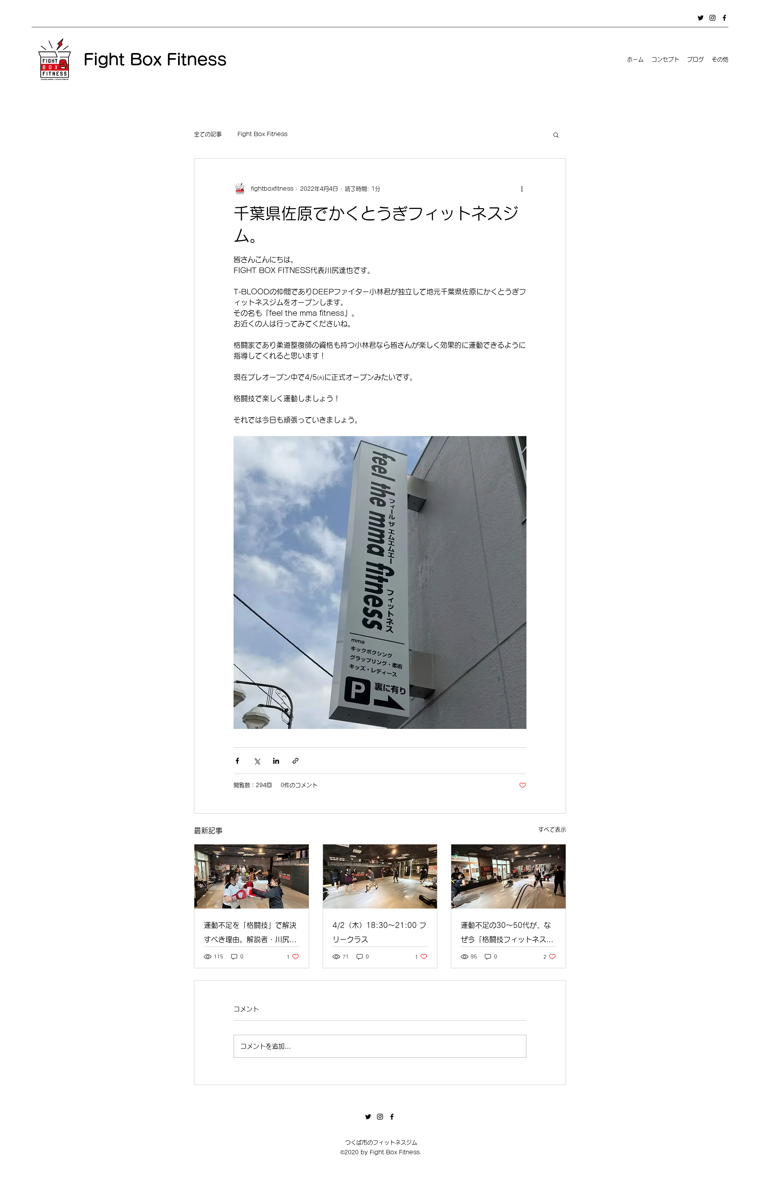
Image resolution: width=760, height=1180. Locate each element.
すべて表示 (552, 829)
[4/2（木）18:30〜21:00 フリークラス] (380, 876)
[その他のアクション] (521, 189)
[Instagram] (712, 18)
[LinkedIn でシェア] (276, 761)
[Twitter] (701, 18)
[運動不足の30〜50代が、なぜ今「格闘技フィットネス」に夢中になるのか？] (508, 876)
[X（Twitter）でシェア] (256, 761)
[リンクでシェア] (295, 761)
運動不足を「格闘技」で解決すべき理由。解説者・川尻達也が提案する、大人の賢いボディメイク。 (250, 934)
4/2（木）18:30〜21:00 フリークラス (379, 932)
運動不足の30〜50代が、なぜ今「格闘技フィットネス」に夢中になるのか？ (507, 934)
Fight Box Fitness (262, 134)
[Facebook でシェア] (237, 761)
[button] (556, 134)
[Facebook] (724, 18)
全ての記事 (208, 134)
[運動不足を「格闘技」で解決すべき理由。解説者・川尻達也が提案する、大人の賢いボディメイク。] (251, 876)
